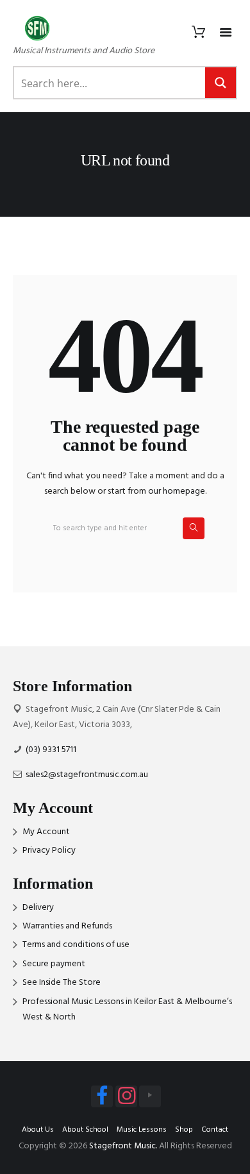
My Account (46, 832)
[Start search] (193, 528)
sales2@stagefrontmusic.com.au (87, 774)
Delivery (38, 907)
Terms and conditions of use (75, 944)
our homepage (176, 491)
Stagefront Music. (123, 1146)
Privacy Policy (49, 850)
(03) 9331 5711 (51, 749)
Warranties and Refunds (67, 926)
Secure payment (53, 964)
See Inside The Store (61, 982)
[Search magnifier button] (220, 82)
